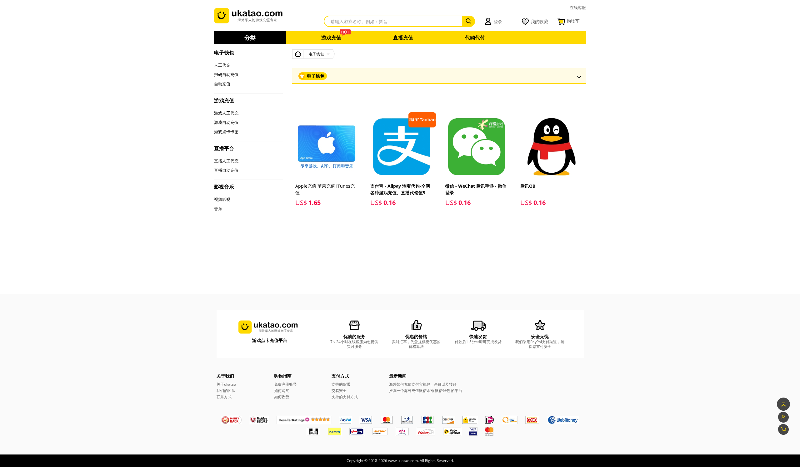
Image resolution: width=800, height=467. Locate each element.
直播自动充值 (226, 170)
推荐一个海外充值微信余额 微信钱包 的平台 (425, 390)
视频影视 (222, 199)
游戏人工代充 (226, 113)
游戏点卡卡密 (226, 132)
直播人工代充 (226, 161)
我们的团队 (226, 390)
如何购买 (281, 390)
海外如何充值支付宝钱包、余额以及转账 (423, 384)
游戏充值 (331, 37)
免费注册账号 (285, 384)
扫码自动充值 (226, 74)
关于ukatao (226, 384)
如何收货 (281, 396)
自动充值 (222, 84)
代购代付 (475, 37)
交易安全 (339, 390)
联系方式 (224, 396)
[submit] (468, 21)
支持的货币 (341, 384)
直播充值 (403, 37)
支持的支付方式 (345, 396)
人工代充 (222, 65)
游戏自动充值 (226, 122)
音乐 (218, 208)
